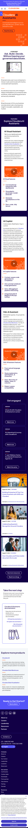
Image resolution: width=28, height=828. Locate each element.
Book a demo (14, 704)
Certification (4, 772)
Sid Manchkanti (20, 565)
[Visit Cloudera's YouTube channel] (14, 713)
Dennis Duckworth (12, 501)
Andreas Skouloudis (13, 565)
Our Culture (4, 759)
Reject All (14, 821)
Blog (2, 792)
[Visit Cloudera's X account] (6, 713)
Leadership (5, 723)
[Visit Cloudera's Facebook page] (2, 713)
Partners (4, 729)
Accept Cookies (14, 825)
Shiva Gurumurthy (20, 501)
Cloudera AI (6, 658)
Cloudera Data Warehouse (10, 322)
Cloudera (11, 533)
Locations (3, 763)
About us (4, 718)
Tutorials (3, 786)
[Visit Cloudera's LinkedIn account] (10, 713)
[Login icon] (2, 9)
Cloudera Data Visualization (11, 144)
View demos (4, 781)
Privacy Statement (12, 815)
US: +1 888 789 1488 (7, 741)
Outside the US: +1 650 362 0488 (11, 743)
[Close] (26, 796)
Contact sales (5, 774)
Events (3, 794)
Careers (3, 720)
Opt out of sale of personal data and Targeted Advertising (14, 817)
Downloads (4, 776)
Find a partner (5, 779)
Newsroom (5, 726)
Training (3, 784)
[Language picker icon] (5, 9)
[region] (14, 811)
